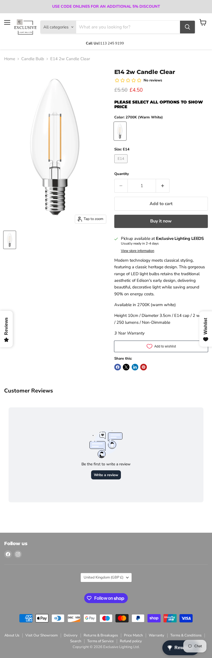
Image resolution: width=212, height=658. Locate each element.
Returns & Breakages (101, 635)
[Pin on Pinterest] (143, 367)
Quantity (121, 174)
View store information (137, 251)
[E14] (121, 164)
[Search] (187, 27)
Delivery (71, 635)
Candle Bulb (32, 59)
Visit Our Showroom (41, 635)
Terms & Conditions (186, 635)
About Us (11, 635)
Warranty (156, 635)
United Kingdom (103, 577)
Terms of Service (100, 641)
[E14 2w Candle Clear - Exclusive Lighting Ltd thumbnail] (10, 240)
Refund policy (131, 641)
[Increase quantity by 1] (162, 186)
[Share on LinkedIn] (135, 367)
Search (75, 641)
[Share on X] (126, 367)
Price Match (133, 635)
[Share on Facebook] (117, 367)
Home (9, 59)
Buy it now (161, 221)
